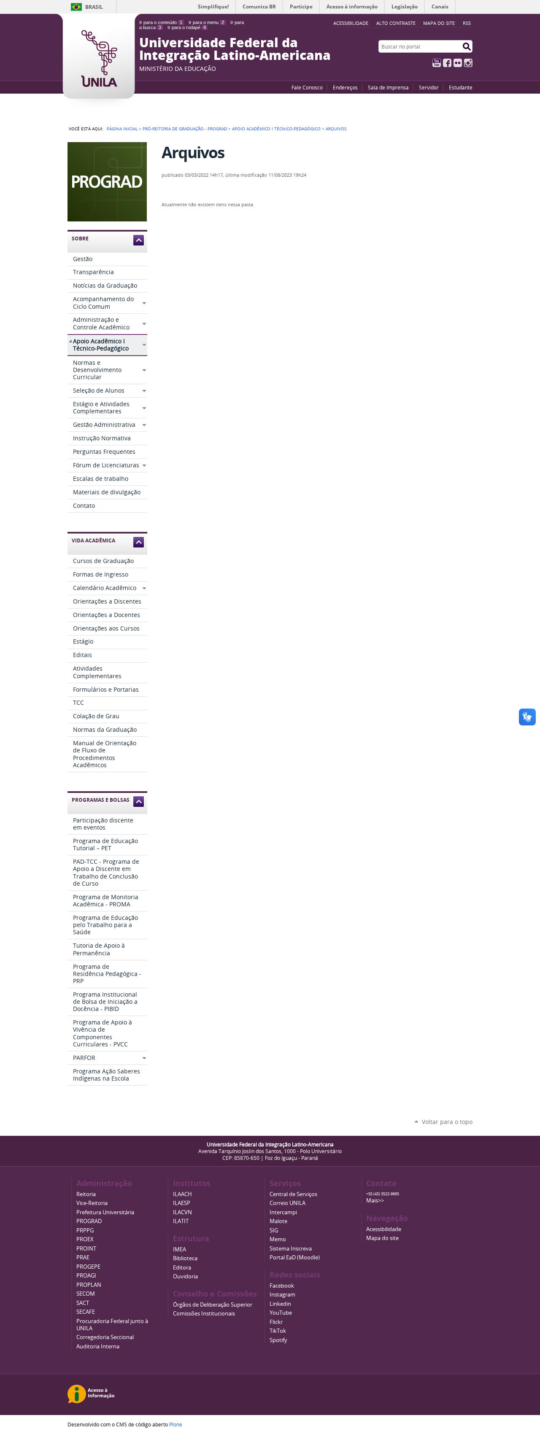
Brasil (94, 7)
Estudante (460, 87)
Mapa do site (439, 23)
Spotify (278, 1340)
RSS (467, 23)
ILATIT (181, 1221)
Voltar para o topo (447, 1122)
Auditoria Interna (97, 1346)
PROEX (85, 1239)
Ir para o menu (206, 22)
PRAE (82, 1257)
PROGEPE (88, 1266)
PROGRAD (89, 1221)
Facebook (447, 63)
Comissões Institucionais (204, 1313)
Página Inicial (122, 129)
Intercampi (283, 1212)
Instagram (468, 63)
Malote (278, 1221)
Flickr (458, 63)
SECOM (85, 1293)
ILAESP (181, 1203)
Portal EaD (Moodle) (295, 1257)
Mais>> (375, 1200)
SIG (274, 1230)
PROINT (86, 1248)
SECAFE (85, 1311)
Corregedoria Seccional (105, 1337)
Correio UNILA (287, 1203)
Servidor (429, 87)
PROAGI (86, 1275)
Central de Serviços (293, 1194)
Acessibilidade (383, 1229)
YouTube (436, 63)
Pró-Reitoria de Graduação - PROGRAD (185, 129)
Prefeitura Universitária (105, 1212)
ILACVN (182, 1212)
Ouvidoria (185, 1276)
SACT (82, 1303)
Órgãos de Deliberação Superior (212, 1304)
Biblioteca (185, 1258)
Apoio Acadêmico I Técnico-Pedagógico (276, 129)
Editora (182, 1267)
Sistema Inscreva (291, 1248)
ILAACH (182, 1194)
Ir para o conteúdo (160, 22)
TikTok (278, 1330)
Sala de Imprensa (388, 87)
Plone (175, 1424)
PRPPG (85, 1230)
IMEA (179, 1249)
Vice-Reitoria (92, 1203)
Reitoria (86, 1194)
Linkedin (280, 1303)
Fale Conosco (307, 87)
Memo (278, 1239)
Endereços (345, 87)
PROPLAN (88, 1284)
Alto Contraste (396, 23)
